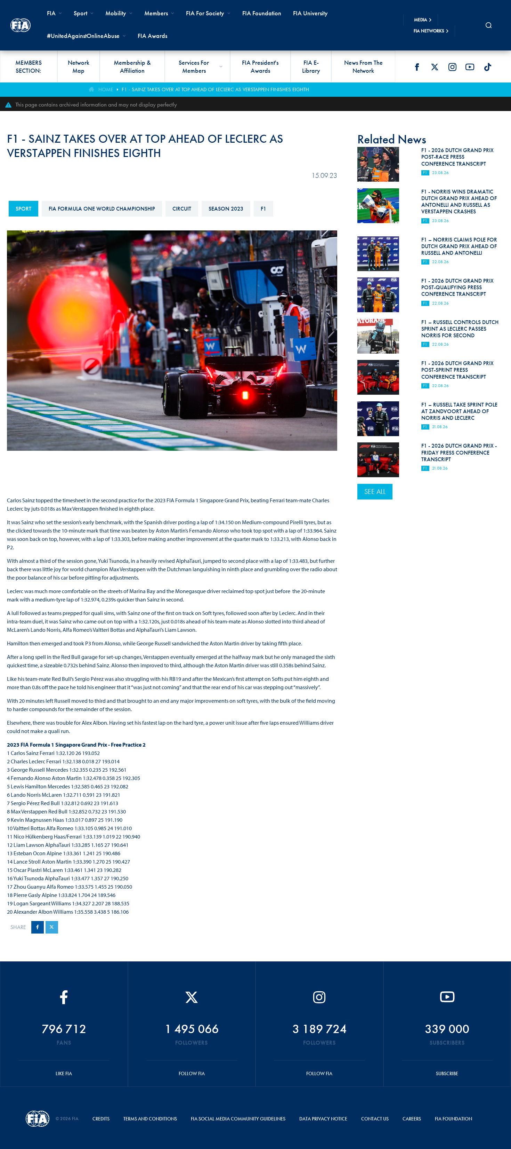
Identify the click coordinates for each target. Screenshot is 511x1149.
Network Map (78, 66)
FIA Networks (429, 31)
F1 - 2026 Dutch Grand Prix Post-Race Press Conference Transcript (457, 157)
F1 (263, 208)
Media (420, 20)
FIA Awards (152, 36)
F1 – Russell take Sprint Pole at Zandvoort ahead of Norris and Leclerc (459, 411)
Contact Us (375, 1119)
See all (375, 491)
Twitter (434, 67)
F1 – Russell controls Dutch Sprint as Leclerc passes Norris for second (459, 328)
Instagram (452, 67)
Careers (412, 1119)
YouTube (470, 67)
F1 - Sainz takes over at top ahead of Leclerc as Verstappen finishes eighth (215, 89)
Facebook (417, 67)
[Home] (20, 25)
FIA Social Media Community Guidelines (238, 1119)
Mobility (115, 13)
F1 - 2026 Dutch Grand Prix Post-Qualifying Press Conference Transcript (457, 287)
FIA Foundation (261, 13)
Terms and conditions (150, 1119)
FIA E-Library (311, 66)
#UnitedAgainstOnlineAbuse (83, 36)
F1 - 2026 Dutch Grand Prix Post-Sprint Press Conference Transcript (457, 370)
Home (105, 89)
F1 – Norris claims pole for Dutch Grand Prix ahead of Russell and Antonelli (459, 246)
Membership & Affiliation (132, 66)
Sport (23, 208)
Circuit (181, 208)
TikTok (487, 67)
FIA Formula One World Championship (102, 208)
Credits (101, 1119)
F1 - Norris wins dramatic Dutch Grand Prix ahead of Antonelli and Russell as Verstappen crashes (459, 201)
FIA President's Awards (260, 66)
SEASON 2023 (226, 208)
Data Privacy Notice (323, 1119)
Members (156, 13)
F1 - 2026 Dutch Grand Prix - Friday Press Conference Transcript (459, 452)
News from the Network (363, 66)
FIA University (310, 13)
